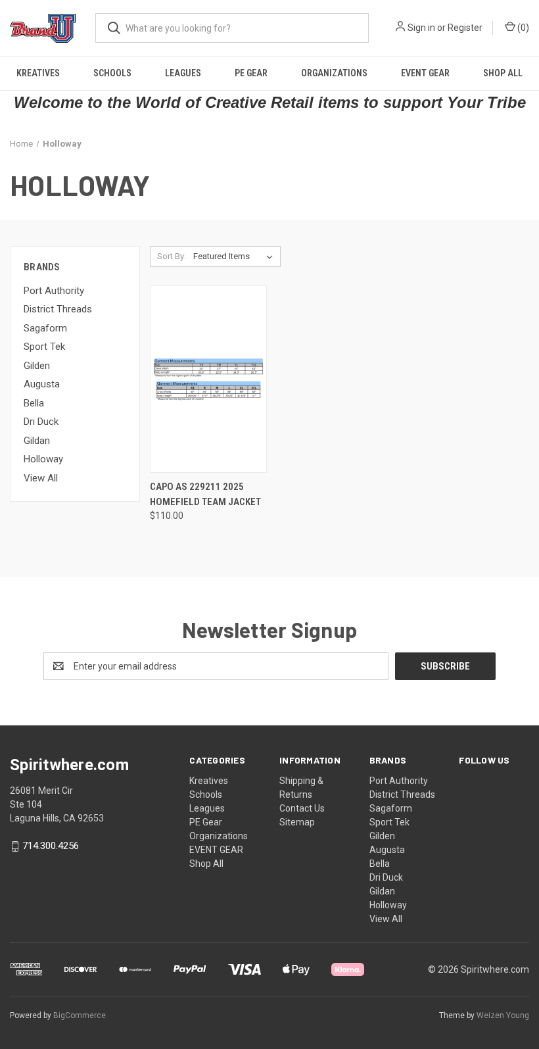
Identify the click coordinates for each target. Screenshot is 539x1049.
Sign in (421, 27)
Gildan (37, 441)
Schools (112, 73)
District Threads (58, 309)
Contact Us (302, 808)
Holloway (43, 459)
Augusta (42, 384)
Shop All (503, 73)
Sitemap (297, 822)
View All (41, 478)
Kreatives (38, 73)
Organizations (334, 73)
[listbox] (235, 256)
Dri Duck (41, 421)
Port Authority (54, 291)
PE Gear (251, 73)
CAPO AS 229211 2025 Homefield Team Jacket (205, 494)
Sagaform (45, 328)
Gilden (37, 366)
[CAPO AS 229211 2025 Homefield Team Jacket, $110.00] (208, 379)
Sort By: (171, 256)
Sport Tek (44, 347)
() (522, 27)
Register (465, 27)
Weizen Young (503, 1015)
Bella (34, 403)
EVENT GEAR (425, 73)
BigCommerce (79, 1015)
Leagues (183, 73)
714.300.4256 (50, 846)
